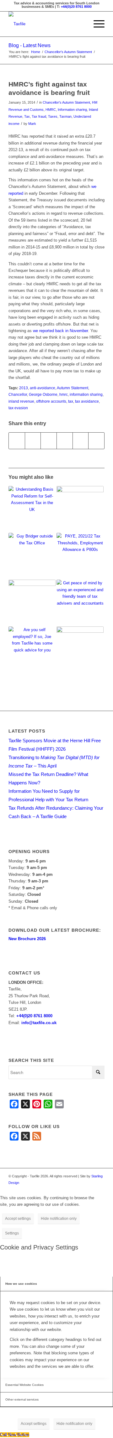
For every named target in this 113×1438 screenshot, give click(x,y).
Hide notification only (59, 1218)
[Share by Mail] (96, 441)
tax (70, 401)
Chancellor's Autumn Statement (66, 102)
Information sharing (72, 109)
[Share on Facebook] (17, 441)
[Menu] (96, 24)
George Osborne (43, 394)
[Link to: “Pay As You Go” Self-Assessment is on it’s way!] (32, 556)
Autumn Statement (72, 388)
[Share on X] (33, 441)
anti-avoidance (42, 388)
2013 (23, 388)
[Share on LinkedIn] (65, 441)
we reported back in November (60, 330)
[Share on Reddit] (81, 441)
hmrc (63, 394)
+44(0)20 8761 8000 (76, 6)
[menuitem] (96, 24)
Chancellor (17, 394)
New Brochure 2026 (27, 938)
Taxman (65, 116)
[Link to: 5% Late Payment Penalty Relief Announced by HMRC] (32, 603)
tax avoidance (87, 401)
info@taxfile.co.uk (38, 1022)
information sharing (86, 394)
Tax (27, 116)
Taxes (52, 116)
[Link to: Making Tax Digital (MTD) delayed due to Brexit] (80, 649)
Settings (12, 1233)
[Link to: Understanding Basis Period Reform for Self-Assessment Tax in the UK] (32, 509)
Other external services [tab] (22, 1399)
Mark (32, 123)
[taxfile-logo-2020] (46, 24)
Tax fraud (39, 116)
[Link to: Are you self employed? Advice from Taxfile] (32, 649)
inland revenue (21, 401)
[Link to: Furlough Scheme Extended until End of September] (80, 509)
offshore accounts (51, 401)
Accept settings (18, 1218)
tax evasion (18, 408)
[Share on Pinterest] (48, 441)
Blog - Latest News (29, 45)
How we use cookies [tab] (21, 1283)
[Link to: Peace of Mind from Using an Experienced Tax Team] (80, 603)
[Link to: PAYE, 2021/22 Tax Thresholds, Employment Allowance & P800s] (80, 556)
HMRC (51, 109)
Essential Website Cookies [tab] (24, 1384)
